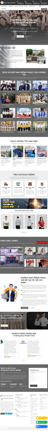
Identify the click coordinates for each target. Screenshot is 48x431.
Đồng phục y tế (33, 406)
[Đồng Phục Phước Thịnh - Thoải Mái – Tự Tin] (8, 2)
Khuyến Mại (3, 8)
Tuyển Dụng (31, 6)
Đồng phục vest (33, 426)
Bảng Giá (21, 6)
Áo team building (34, 422)
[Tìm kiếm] (46, 7)
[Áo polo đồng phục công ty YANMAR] (41, 221)
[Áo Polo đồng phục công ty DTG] (6, 221)
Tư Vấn (16, 6)
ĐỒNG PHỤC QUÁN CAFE (8, 132)
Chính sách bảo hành (43, 411)
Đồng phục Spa (24, 104)
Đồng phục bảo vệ (34, 412)
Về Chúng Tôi (4, 6)
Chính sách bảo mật (43, 409)
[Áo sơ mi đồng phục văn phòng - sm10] (18, 221)
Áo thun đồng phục (8, 91)
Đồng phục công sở (40, 91)
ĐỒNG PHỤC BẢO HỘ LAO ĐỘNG (8, 105)
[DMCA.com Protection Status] (2, 416)
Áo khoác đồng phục (40, 118)
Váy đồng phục (33, 404)
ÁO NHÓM (24, 118)
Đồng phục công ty (34, 401)
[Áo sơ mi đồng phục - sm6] (29, 221)
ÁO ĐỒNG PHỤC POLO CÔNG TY (24, 133)
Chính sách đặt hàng (43, 400)
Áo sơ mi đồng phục (24, 91)
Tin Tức (25, 6)
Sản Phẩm (11, 6)
